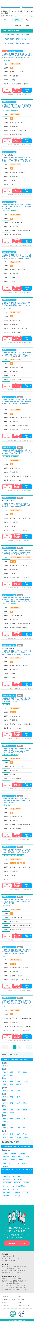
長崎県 (18, 1134)
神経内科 (5, 1159)
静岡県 (11, 1103)
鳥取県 (4, 1118)
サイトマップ (5, 1302)
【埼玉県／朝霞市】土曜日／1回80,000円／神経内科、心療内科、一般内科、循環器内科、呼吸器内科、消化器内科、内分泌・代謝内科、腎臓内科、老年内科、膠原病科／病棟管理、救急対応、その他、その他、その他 (18, 39)
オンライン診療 (16, 1196)
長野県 (18, 1090)
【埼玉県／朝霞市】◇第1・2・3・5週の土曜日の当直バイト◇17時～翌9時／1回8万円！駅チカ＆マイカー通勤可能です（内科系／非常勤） (16, 106)
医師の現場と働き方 (20, 1281)
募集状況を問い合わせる (17, 436)
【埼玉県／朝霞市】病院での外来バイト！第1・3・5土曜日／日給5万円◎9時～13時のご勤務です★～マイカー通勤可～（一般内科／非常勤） (17, 159)
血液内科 (24, 1163)
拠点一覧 (21, 1270)
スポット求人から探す (8, 1260)
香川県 (11, 1128)
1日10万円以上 (16, 1189)
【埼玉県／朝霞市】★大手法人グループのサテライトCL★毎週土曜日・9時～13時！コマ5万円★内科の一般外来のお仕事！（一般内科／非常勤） (16, 354)
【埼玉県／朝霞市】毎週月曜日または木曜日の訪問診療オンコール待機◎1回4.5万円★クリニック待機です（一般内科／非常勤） (17, 951)
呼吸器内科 (23, 1153)
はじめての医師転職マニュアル (11, 1268)
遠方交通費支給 (22, 1186)
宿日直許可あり (7, 1179)
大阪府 (18, 1109)
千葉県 (4, 1084)
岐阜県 (4, 1103)
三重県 (25, 1103)
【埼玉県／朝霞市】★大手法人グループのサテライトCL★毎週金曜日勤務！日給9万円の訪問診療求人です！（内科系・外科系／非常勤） (16, 401)
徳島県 (4, 1128)
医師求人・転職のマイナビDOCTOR (10, 7)
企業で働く (6, 1186)
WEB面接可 (6, 1196)
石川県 (11, 1097)
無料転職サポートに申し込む (16, 1243)
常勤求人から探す (7, 1256)
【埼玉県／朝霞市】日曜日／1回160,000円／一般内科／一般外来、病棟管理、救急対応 (18, 34)
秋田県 (25, 1072)
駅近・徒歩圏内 (7, 1182)
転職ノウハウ (6, 1278)
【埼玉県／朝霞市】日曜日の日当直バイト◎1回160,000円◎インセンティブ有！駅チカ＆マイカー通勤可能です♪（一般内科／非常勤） (17, 55)
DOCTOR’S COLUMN (18, 1278)
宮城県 (18, 1072)
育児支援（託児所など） (19, 1176)
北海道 (4, 1066)
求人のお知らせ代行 (8, 1287)
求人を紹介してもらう (17, 90)
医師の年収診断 (20, 1285)
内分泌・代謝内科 (16, 1156)
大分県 (4, 1137)
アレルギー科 (6, 1163)
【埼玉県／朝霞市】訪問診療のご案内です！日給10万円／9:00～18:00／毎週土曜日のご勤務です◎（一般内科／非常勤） (16, 505)
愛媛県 (18, 1128)
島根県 (11, 1118)
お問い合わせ (21, 1299)
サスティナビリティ (22, 1305)
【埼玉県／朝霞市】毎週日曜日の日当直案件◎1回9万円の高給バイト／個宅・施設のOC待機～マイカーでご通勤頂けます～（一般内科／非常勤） (16, 1002)
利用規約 (20, 1297)
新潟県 (4, 1090)
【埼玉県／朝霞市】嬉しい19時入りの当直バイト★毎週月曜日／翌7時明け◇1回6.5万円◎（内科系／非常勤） (17, 901)
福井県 (18, 1097)
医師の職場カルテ (21, 1287)
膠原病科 (5, 1166)
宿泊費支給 (6, 1189)
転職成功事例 (6, 1272)
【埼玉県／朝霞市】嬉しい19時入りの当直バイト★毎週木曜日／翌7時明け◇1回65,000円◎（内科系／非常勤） (17, 800)
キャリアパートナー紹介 (9, 1270)
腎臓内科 (26, 1156)
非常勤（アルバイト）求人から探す (12, 1258)
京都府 (11, 1109)
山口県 (4, 1122)
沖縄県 (26, 1137)
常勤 (5, 20)
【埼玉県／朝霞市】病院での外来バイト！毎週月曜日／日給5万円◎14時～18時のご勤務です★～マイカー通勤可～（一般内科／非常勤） (16, 256)
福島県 (11, 1075)
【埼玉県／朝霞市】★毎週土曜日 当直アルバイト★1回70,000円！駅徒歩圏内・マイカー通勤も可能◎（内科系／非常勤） (17, 451)
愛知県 (18, 1103)
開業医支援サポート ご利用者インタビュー (14, 1289)
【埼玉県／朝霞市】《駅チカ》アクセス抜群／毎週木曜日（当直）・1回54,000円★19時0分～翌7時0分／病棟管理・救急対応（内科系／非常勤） (17, 599)
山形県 (4, 1075)
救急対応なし (6, 1176)
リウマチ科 (16, 1163)
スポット (28, 20)
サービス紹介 (6, 1266)
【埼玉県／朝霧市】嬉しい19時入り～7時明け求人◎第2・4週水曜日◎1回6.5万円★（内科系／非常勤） (16, 206)
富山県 (4, 1097)
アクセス (4, 1305)
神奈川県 (18, 1084)
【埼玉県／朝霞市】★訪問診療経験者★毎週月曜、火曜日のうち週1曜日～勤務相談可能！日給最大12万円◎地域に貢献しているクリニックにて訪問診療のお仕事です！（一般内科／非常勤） (17, 552)
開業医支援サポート (8, 1285)
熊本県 (25, 1134)
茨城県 (4, 1081)
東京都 (11, 1084)
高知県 (25, 1128)
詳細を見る (27, 90)
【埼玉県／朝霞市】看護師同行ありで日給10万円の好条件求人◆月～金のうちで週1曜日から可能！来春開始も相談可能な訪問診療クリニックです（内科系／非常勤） (17, 851)
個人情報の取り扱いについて (8, 1299)
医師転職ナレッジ (7, 1281)
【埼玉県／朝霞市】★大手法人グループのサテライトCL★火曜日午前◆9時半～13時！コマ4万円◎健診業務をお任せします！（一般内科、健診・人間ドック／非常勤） (16, 304)
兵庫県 (25, 1109)
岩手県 (11, 1072)
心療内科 (13, 1159)
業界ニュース (18, 1283)
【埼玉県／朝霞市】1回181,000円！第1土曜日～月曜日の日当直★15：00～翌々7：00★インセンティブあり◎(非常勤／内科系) (16, 750)
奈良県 (4, 1112)
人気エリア (26, 1182)
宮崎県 (11, 1137)
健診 (13, 1186)
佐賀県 (11, 1134)
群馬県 (18, 1081)
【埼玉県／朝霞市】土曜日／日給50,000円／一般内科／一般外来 (18, 43)
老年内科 (21, 1159)
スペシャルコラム (7, 1283)
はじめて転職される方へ (19, 1266)
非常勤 (17, 20)
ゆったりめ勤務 (18, 1179)
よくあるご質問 (16, 1272)
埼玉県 (25, 1081)
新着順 (27, 26)
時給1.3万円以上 (7, 1192)
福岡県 (4, 1134)
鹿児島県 (18, 1137)
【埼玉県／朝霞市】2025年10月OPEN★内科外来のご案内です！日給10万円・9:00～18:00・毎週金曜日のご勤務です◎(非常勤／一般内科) (17, 652)
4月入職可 (26, 1192)
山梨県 (11, 1090)
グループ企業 (21, 1302)
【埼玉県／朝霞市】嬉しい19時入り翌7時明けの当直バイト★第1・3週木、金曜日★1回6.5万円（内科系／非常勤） (16, 699)
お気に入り (7, 91)
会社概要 (4, 1297)
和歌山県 (12, 1112)
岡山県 (18, 1118)
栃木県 (11, 1081)
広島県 (25, 1118)
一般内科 (5, 1153)
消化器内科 (6, 1156)
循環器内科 (14, 1153)
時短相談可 (17, 1192)
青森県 (4, 1072)
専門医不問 (17, 1182)
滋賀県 (4, 1109)
